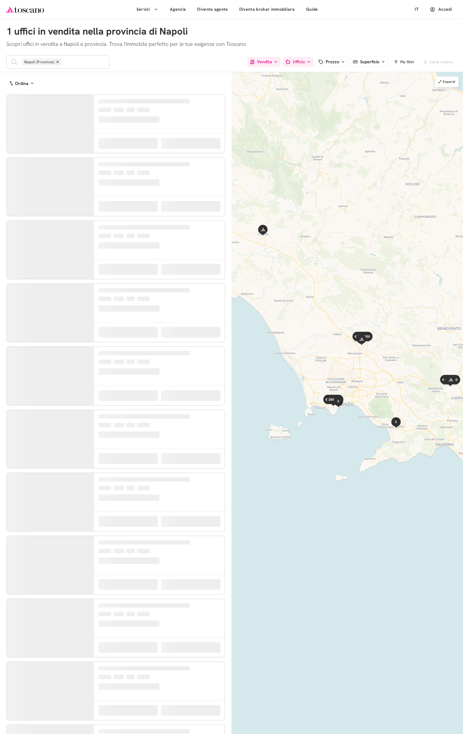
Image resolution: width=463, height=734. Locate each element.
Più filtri (407, 61)
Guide (312, 9)
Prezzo (332, 62)
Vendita (264, 62)
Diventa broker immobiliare (267, 9)
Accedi (445, 9)
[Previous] (12, 126)
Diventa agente (212, 9)
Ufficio (299, 62)
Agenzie (178, 9)
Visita (195, 151)
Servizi (143, 9)
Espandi (449, 82)
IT (417, 9)
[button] (373, 346)
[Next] (89, 126)
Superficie (369, 62)
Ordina (21, 83)
